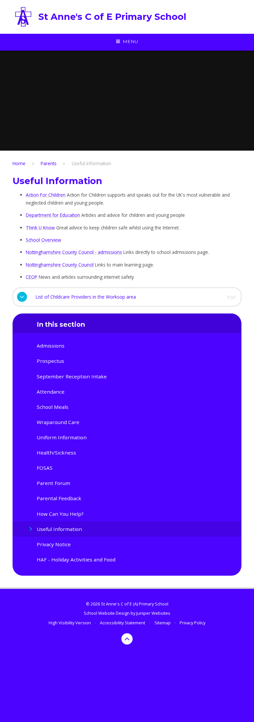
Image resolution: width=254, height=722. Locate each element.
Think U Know (40, 227)
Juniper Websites (153, 613)
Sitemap (162, 623)
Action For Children (45, 195)
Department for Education (53, 215)
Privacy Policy (192, 623)
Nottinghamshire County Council (60, 265)
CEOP (31, 277)
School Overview (43, 240)
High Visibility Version (70, 623)
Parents (49, 163)
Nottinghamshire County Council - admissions (74, 252)
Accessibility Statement (122, 623)
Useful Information (91, 163)
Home (19, 163)
